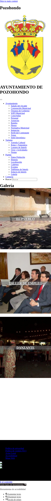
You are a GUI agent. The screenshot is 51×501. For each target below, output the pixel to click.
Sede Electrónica (18, 137)
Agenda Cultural (18, 142)
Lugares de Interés (19, 147)
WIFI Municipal (18, 113)
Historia (14, 159)
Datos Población (18, 157)
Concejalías (16, 115)
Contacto (9, 177)
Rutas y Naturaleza (19, 145)
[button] (13, 484)
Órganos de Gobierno (20, 111)
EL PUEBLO (25, 219)
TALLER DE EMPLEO (25, 283)
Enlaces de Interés (18, 172)
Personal (14, 118)
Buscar (8, 179)
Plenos (14, 125)
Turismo (9, 140)
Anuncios (15, 120)
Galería (14, 174)
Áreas (13, 135)
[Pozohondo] (24, 80)
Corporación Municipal (21, 108)
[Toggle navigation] (1, 99)
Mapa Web (10, 458)
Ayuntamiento (11, 103)
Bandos (14, 123)
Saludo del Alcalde (19, 106)
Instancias (15, 130)
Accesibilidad (11, 456)
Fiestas (14, 152)
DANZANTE (25, 347)
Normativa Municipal (20, 128)
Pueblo (8, 155)
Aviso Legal (10, 453)
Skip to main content (9, 1)
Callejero (15, 164)
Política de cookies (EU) (15, 451)
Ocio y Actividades (19, 150)
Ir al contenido (6, 482)
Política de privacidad (14, 448)
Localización (16, 162)
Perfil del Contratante (20, 133)
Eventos (14, 167)
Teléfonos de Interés (19, 169)
